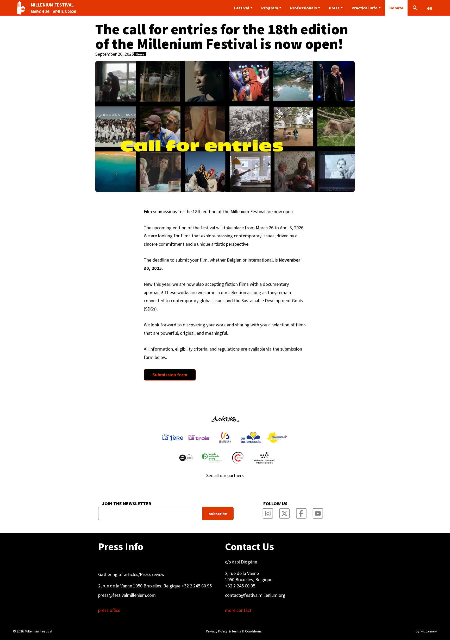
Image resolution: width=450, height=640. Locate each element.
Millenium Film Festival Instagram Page (267, 512)
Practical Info (365, 7)
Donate (396, 7)
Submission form (169, 375)
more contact (238, 610)
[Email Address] (150, 513)
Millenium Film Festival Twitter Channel (284, 512)
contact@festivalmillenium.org (255, 595)
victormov (429, 631)
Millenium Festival (38, 631)
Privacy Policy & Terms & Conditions (234, 631)
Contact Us (249, 546)
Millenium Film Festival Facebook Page (301, 512)
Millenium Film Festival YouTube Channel (317, 512)
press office (109, 610)
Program (269, 7)
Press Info (120, 546)
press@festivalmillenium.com (127, 595)
